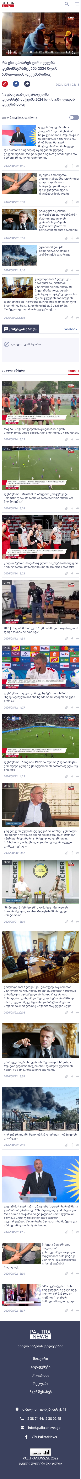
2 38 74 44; (35, 1418)
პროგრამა (40, 1375)
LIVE (73, 1474)
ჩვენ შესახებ (40, 1392)
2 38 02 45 (53, 1418)
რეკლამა (40, 1383)
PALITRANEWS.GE (36, 1458)
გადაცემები (40, 1367)
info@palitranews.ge (44, 1427)
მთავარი (40, 1358)
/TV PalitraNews (44, 1437)
